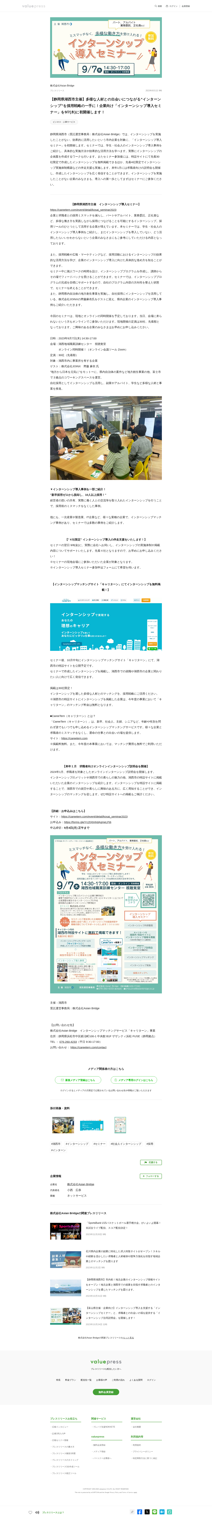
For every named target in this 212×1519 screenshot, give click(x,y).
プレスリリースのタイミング (65, 1460)
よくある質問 (135, 1380)
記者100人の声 (58, 1433)
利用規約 (137, 1445)
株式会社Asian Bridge (62, 85)
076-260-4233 (68, 1041)
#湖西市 (56, 1143)
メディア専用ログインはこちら (135, 1080)
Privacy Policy (114, 1492)
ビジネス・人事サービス (64, 122)
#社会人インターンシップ (126, 1143)
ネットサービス (77, 1195)
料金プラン (70, 1380)
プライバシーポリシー (143, 1451)
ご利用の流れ (118, 1380)
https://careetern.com (74, 738)
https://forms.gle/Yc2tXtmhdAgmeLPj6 (87, 822)
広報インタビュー (60, 1427)
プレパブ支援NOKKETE (104, 1427)
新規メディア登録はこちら (80, 1080)
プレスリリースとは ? (53, 1512)
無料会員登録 (106, 1392)
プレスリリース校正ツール (64, 1473)
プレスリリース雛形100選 (64, 1453)
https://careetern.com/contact (88, 1047)
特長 (58, 1380)
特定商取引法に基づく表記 (145, 1458)
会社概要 (137, 1427)
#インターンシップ (77, 1143)
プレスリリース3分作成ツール (65, 1466)
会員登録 (186, 6)
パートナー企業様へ (102, 1458)
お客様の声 (101, 1380)
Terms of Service (127, 1492)
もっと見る (128, 1337)
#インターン (58, 1150)
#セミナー (100, 1143)
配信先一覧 (86, 1380)
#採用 (150, 1143)
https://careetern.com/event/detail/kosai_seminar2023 (83, 209)
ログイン (173, 6)
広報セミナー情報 (60, 1440)
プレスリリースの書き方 (63, 1447)
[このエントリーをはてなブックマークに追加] (162, 1514)
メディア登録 (99, 1451)
